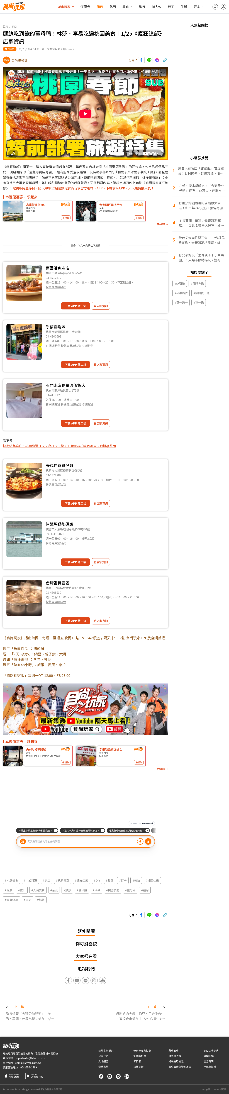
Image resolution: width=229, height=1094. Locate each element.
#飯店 (8, 890)
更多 (197, 6)
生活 (184, 6)
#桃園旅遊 (112, 890)
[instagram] (127, 1076)
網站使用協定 (176, 1061)
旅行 (142, 6)
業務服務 (174, 1050)
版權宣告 (138, 1066)
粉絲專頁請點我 (56, 287)
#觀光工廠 (81, 880)
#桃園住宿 (152, 880)
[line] (118, 1076)
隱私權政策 (175, 1056)
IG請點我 (87, 346)
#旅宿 (22, 890)
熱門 (112, 6)
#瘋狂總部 (11, 900)
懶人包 (156, 6)
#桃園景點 (62, 880)
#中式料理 (30, 880)
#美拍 (136, 880)
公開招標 (209, 1056)
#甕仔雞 (82, 890)
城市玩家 (64, 6)
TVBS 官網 (205, 1089)
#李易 (27, 900)
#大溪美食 (38, 890)
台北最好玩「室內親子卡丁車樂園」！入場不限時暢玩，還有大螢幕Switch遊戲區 (201, 257)
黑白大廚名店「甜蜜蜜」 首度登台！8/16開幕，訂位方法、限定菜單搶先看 (201, 171)
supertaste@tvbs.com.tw (30, 1058)
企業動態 (103, 1066)
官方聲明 (209, 1061)
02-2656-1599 (28, 1067)
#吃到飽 (179, 283)
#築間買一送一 (202, 293)
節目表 (137, 1061)
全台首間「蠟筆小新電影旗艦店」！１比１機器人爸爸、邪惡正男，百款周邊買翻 (201, 223)
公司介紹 (103, 1056)
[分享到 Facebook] (141, 60)
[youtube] (109, 1076)
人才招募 (103, 1061)
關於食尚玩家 (105, 1050)
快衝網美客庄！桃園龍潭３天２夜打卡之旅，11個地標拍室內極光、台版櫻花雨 (59, 445)
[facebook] (101, 1076)
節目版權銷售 (211, 1050)
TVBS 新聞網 (220, 1089)
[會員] (223, 6)
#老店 (46, 880)
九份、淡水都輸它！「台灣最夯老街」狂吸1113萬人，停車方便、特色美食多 (201, 188)
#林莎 (41, 900)
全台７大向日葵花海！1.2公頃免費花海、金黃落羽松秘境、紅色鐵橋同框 (202, 240)
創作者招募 (139, 1056)
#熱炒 (67, 890)
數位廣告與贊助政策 (180, 1066)
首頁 (5, 26)
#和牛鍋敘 (181, 293)
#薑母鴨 (130, 890)
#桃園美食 (11, 880)
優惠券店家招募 (142, 1050)
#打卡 (123, 880)
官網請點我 (53, 346)
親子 (171, 6)
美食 (125, 6)
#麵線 (145, 890)
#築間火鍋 (197, 283)
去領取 (65, 217)
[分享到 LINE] (149, 60)
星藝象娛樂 (210, 1066)
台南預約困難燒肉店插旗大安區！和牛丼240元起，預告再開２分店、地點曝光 (202, 205)
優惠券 (85, 6)
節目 (100, 6)
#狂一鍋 (198, 302)
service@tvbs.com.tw (28, 1062)
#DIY (97, 880)
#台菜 (54, 890)
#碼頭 (96, 890)
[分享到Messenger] (157, 60)
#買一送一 (181, 302)
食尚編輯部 (19, 60)
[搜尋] (215, 6)
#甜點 (109, 880)
